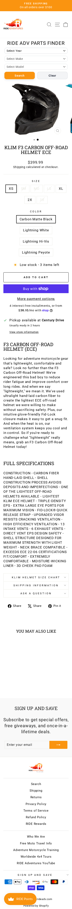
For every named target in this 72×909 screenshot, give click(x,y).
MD (36, 189)
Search (19, 75)
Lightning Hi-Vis (36, 241)
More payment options (36, 299)
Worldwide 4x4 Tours (36, 856)
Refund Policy (36, 817)
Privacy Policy (36, 804)
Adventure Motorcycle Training (36, 850)
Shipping (19, 167)
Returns (36, 797)
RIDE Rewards (36, 824)
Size (36, 181)
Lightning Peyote (36, 252)
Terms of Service (36, 810)
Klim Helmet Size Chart (36, 577)
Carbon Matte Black (36, 219)
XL (61, 189)
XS (11, 189)
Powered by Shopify (36, 905)
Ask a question (36, 593)
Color (36, 211)
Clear (52, 75)
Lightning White (36, 230)
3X (42, 200)
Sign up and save (35, 874)
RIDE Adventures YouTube (36, 863)
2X (30, 200)
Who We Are (36, 836)
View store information (24, 332)
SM (23, 189)
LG (49, 189)
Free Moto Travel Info (36, 843)
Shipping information (36, 585)
